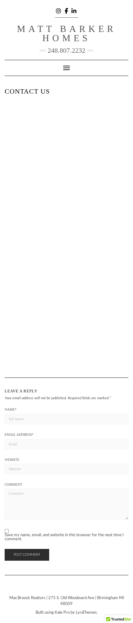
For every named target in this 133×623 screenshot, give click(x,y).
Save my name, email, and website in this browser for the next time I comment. (64, 537)
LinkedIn (74, 10)
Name (11, 409)
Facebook (67, 10)
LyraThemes (86, 613)
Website (12, 460)
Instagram (59, 10)
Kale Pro (62, 613)
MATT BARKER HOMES (66, 33)
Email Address (19, 434)
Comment (13, 484)
